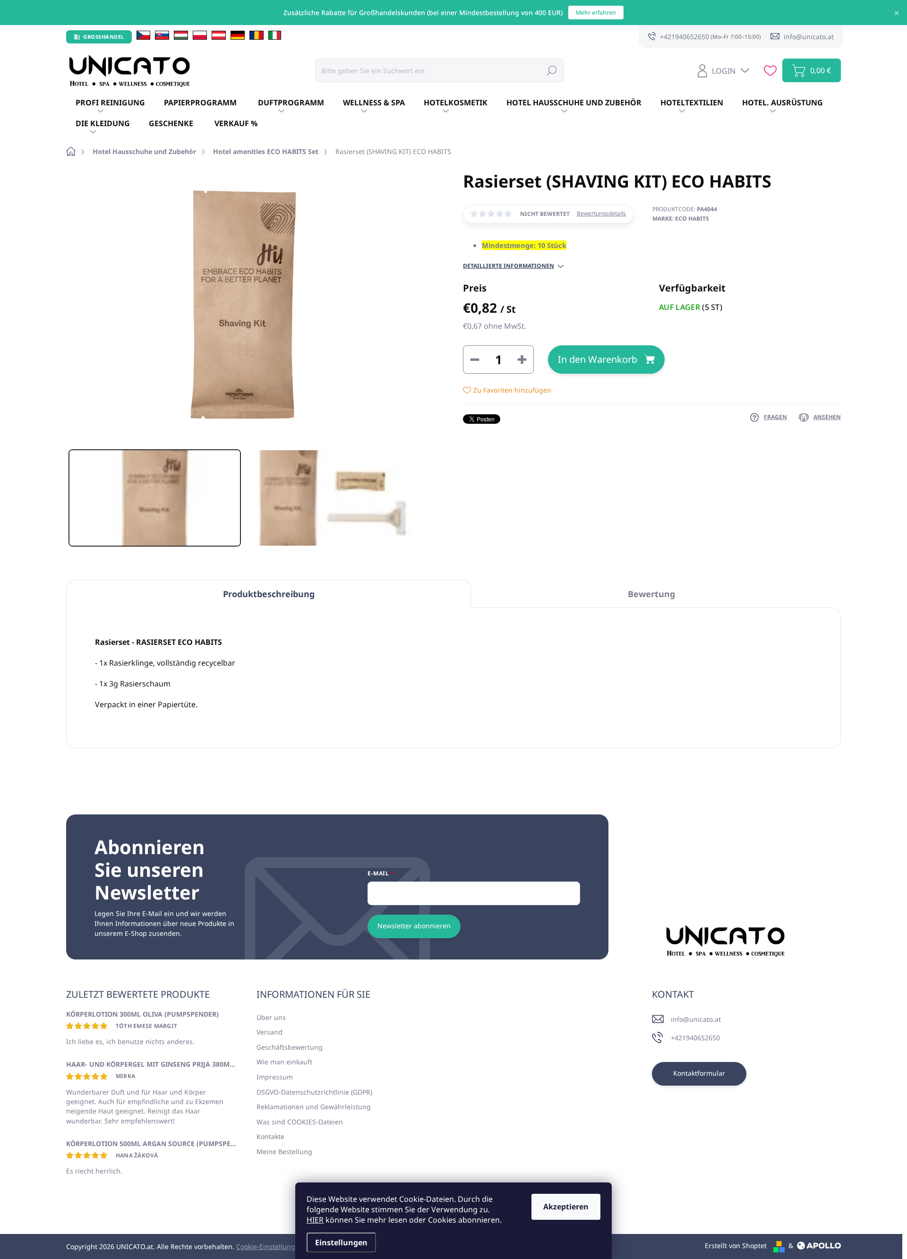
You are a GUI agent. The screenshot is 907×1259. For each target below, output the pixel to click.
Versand (269, 1032)
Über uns (271, 1017)
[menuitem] (110, 103)
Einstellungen (341, 1242)
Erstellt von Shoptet (736, 1245)
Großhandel (103, 36)
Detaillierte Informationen (508, 266)
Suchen (552, 70)
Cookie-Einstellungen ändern (282, 1246)
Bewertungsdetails (601, 213)
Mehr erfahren (596, 13)
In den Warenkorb (597, 359)
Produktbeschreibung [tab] (269, 594)
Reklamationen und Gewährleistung (314, 1106)
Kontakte (270, 1136)
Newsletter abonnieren (414, 925)
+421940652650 (695, 1037)
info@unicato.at (696, 1019)
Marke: (680, 218)
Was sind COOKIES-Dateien (300, 1121)
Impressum (275, 1076)
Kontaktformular (699, 1073)
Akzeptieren (566, 1206)
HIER (315, 1220)
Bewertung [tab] (651, 594)
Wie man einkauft (284, 1061)
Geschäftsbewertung (290, 1047)
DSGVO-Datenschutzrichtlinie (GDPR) (314, 1092)
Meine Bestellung (284, 1151)
